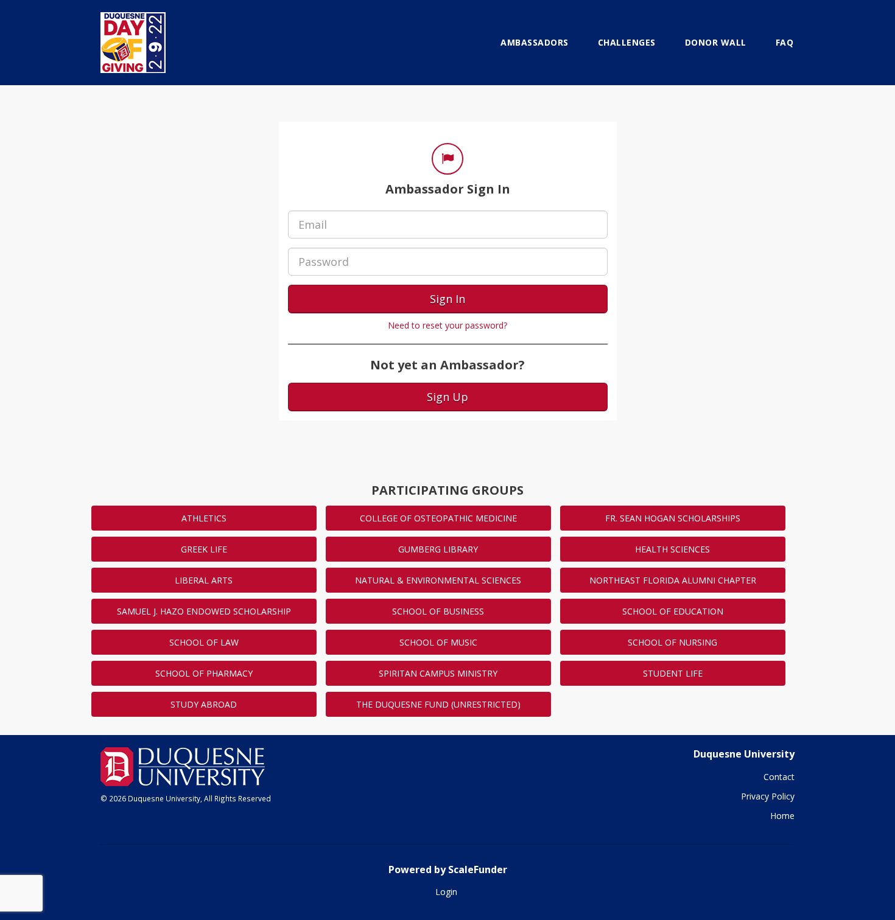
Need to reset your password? (447, 325)
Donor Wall (715, 42)
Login (446, 891)
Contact (779, 776)
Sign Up (447, 396)
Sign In (447, 298)
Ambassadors (534, 42)
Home (782, 815)
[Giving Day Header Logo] (133, 42)
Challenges (627, 42)
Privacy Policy (768, 796)
